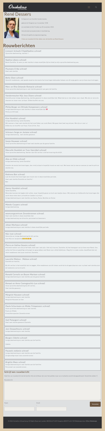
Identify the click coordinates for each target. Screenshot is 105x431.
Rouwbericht (8, 380)
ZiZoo (88, 421)
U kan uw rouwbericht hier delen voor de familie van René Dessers (43, 39)
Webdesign (93, 421)
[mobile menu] (89, 7)
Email (38, 403)
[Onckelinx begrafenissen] (18, 7)
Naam (6, 403)
